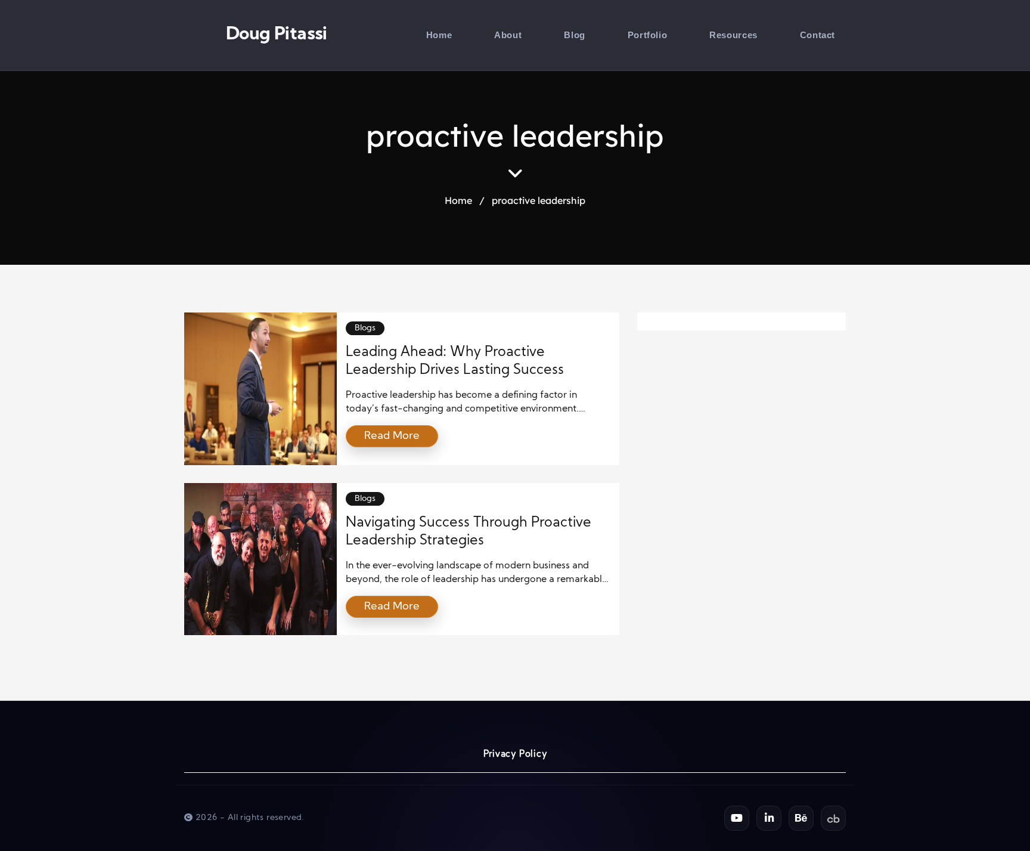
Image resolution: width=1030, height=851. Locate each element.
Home (439, 35)
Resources (733, 35)
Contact (817, 35)
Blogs (365, 328)
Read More (392, 436)
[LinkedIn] (768, 818)
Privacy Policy (515, 754)
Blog (574, 35)
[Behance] (801, 818)
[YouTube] (736, 818)
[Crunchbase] (833, 818)
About (508, 35)
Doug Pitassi (276, 35)
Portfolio (647, 35)
